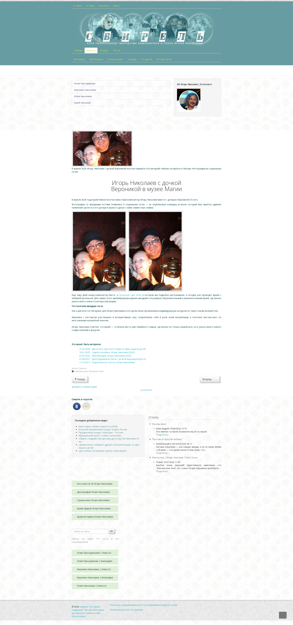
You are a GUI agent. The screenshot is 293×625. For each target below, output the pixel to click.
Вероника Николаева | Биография (95, 577)
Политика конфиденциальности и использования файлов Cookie (143, 605)
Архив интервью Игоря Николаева (95, 516)
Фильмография (115, 59)
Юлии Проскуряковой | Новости (94, 552)
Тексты (116, 50)
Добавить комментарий (84, 386)
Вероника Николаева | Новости (93, 569)
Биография (79, 59)
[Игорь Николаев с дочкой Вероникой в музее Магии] (102, 148)
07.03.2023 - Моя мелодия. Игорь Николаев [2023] (105, 355)
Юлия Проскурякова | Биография (94, 561)
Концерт (104, 50)
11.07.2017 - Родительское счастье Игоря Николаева (107, 362)
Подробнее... (162, 434)
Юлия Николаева (83, 96)
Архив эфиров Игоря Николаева (93, 508)
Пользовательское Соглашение (126, 609)
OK (111, 531)
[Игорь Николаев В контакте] (188, 99)
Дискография (96, 59)
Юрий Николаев (82, 102)
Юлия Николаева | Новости (91, 585)
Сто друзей (146, 59)
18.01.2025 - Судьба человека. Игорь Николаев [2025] (107, 352)
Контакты (104, 5)
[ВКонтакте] (77, 406)
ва (108, 492)
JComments (146, 390)
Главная (78, 50)
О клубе (90, 5)
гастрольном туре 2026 (128, 295)
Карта (116, 5)
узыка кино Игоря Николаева (94, 500)
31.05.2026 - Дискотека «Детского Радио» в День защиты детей (112, 348)
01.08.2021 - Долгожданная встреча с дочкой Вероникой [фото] (112, 359)
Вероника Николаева (85, 89)
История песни (164, 59)
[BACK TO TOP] (283, 615)
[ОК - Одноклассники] (86, 406)
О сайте (78, 5)
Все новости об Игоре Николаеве (94, 483)
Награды (131, 59)
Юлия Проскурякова (84, 83)
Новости (91, 50)
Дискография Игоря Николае (92, 492)
